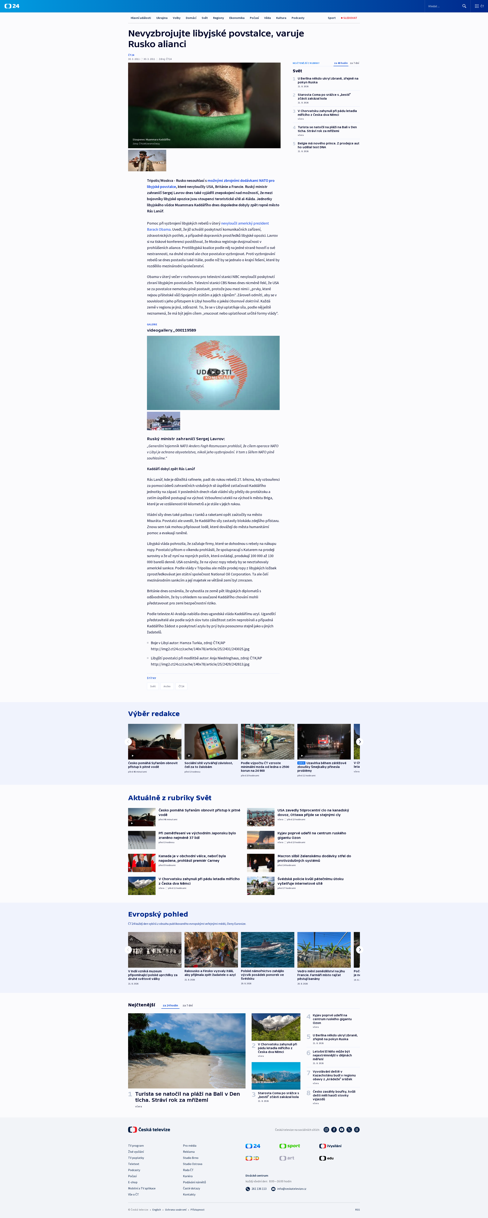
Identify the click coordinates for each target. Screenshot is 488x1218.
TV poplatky (136, 1158)
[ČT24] (12, 6)
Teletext (133, 1164)
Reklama (189, 1152)
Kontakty (189, 1194)
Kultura (281, 18)
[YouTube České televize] (342, 1130)
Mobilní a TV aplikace (142, 1188)
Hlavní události (141, 18)
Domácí (191, 18)
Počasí (254, 18)
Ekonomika (237, 18)
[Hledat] (464, 6)
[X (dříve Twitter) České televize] (349, 1130)
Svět (205, 18)
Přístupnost (197, 1209)
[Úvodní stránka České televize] (149, 1130)
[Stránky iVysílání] (330, 1146)
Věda (267, 18)
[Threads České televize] (357, 1130)
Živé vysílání (136, 1152)
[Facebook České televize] (334, 1130)
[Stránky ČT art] (286, 1158)
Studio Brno (190, 1158)
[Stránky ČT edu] (326, 1158)
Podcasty (298, 18)
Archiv (167, 686)
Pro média (189, 1145)
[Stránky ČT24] (253, 1146)
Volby (177, 18)
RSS (357, 1209)
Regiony (218, 18)
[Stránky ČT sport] (289, 1146)
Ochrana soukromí (175, 1209)
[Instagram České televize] (326, 1130)
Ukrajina (162, 18)
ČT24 (131, 55)
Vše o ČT (133, 1194)
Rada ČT (188, 1170)
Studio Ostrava (192, 1164)
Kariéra (188, 1176)
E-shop (132, 1182)
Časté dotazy (191, 1188)
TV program (136, 1145)
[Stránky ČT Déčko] (252, 1158)
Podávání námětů (194, 1182)
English (156, 1209)
